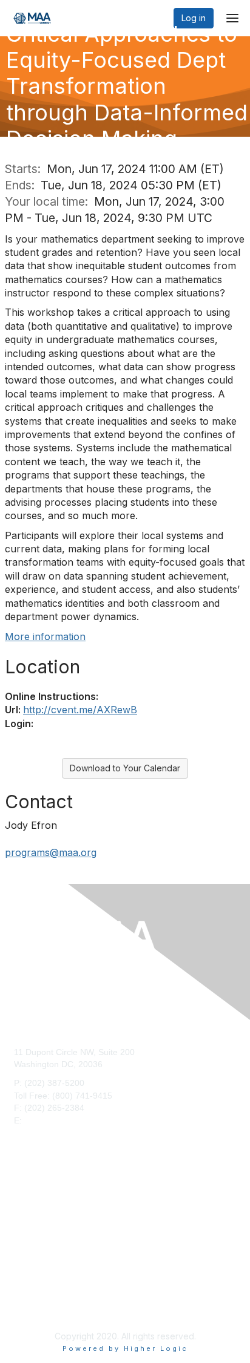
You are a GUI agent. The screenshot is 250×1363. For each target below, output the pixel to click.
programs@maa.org (50, 852)
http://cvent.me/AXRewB (80, 710)
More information (45, 636)
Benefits (29, 1213)
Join (22, 1200)
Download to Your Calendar (125, 768)
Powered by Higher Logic (125, 1348)
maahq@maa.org (58, 1120)
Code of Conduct (46, 1305)
